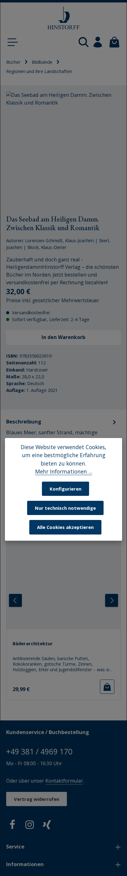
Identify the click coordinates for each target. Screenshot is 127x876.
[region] (63, 148)
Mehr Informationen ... (63, 471)
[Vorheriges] (15, 600)
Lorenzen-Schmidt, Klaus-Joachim (59, 240)
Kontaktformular (64, 780)
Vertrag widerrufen (36, 799)
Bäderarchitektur (33, 643)
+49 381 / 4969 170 (39, 751)
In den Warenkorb (63, 337)
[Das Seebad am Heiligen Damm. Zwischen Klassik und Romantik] (63, 148)
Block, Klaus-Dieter (47, 247)
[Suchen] (83, 42)
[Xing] (47, 826)
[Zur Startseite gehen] (63, 18)
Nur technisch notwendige (65, 508)
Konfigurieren (65, 489)
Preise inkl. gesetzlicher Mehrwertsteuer (52, 300)
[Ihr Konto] (97, 42)
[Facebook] (12, 826)
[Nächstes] (111, 600)
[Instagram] (30, 826)
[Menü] (12, 42)
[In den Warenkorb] (107, 687)
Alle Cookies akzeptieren (65, 527)
